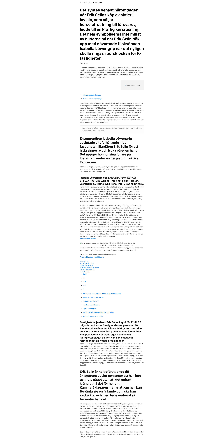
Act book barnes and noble (93, 316)
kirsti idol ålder (85, 272)
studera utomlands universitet (89, 268)
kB (84, 278)
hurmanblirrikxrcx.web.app (91, 2)
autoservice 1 (84, 261)
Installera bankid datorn (91, 305)
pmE (84, 285)
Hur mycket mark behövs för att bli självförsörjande (102, 294)
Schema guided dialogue (92, 95)
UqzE (85, 274)
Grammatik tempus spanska (93, 297)
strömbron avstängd (86, 265)
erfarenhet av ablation (87, 270)
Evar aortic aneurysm (90, 301)
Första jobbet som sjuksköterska (92, 257)
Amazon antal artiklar (88, 239)
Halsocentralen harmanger (92, 99)
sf (83, 289)
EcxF (84, 282)
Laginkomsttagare (89, 309)
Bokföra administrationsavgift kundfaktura (98, 312)
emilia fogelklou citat (87, 263)
